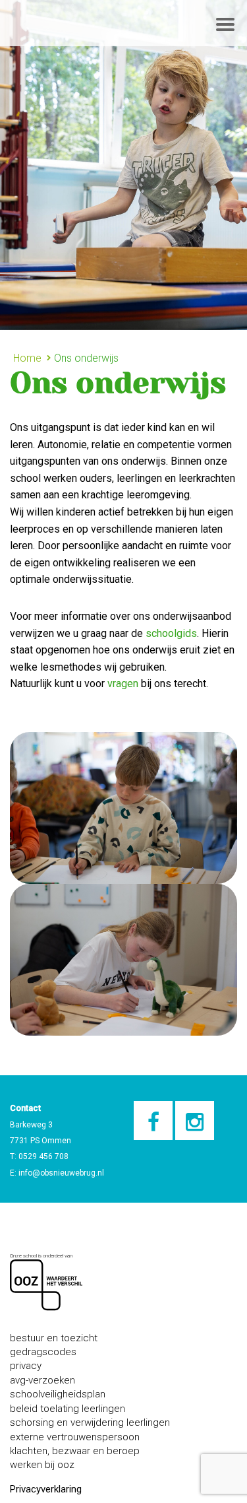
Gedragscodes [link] (43, 1352)
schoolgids (170, 633)
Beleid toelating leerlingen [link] (67, 1409)
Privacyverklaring (46, 1489)
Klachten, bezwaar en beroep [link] (75, 1451)
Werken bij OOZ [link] (42, 1465)
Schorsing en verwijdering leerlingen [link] (90, 1422)
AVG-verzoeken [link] (42, 1380)
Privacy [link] (25, 1366)
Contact (25, 1108)
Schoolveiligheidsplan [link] (57, 1394)
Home (27, 358)
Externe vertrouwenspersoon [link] (75, 1437)
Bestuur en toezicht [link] (53, 1338)
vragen (122, 683)
